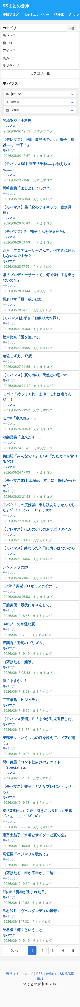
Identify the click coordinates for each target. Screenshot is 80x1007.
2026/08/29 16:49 (16, 223)
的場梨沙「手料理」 (19, 120)
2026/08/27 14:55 (16, 367)
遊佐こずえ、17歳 (17, 356)
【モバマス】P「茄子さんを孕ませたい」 (36, 231)
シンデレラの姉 (15, 567)
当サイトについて (19, 973)
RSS (39, 973)
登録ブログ (11, 14)
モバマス (9, 35)
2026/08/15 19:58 (16, 803)
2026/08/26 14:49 (16, 386)
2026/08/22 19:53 (16, 521)
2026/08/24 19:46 (16, 448)
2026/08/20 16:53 (16, 597)
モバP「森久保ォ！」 (20, 418)
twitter (51, 973)
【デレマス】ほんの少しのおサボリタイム (37, 529)
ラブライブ (11, 66)
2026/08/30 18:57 (16, 156)
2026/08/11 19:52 (16, 903)
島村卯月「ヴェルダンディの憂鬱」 (32, 911)
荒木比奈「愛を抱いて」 (22, 337)
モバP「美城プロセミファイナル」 (31, 586)
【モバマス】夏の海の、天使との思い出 (35, 375)
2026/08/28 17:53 (16, 266)
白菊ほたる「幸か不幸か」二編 (28, 873)
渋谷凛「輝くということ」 (24, 930)
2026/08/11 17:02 (16, 921)
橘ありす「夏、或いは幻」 (24, 299)
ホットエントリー (36, 14)
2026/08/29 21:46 (16, 180)
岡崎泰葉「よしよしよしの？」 (28, 188)
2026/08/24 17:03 (16, 472)
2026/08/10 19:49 (16, 941)
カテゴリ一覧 (40, 73)
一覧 (71, 28)
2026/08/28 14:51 (16, 310)
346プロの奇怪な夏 (19, 624)
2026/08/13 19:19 (16, 865)
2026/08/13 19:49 (16, 846)
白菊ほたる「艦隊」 (19, 662)
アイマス (9, 50)
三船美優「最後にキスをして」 (28, 605)
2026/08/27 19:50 (16, 329)
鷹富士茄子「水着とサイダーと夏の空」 (35, 835)
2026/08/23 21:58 (16, 497)
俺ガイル (9, 58)
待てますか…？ (15, 681)
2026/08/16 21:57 (16, 730)
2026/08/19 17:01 (16, 635)
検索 (61, 14)
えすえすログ (43, 131)
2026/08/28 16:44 (16, 291)
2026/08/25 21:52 (16, 410)
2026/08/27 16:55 (16, 348)
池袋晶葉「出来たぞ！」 (22, 437)
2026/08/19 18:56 (16, 616)
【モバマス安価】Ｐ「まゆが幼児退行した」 (39, 719)
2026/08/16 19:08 (16, 754)
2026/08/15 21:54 (16, 778)
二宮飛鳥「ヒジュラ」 (21, 700)
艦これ (7, 43)
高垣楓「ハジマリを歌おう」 (26, 854)
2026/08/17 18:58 (16, 691)
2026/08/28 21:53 (16, 242)
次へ (14, 950)
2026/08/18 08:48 (16, 673)
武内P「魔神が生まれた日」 (25, 892)
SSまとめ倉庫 (16, 5)
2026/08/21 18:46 (16, 540)
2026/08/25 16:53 (16, 429)
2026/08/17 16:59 (16, 710)
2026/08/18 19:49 (16, 654)
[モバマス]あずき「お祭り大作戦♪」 (32, 318)
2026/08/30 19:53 (16, 131)
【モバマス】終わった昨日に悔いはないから (39, 548)
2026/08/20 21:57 (16, 578)
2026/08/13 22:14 (16, 827)
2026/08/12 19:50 (16, 884)
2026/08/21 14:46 (16, 559)
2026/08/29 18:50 (16, 199)
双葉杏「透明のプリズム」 (24, 643)
